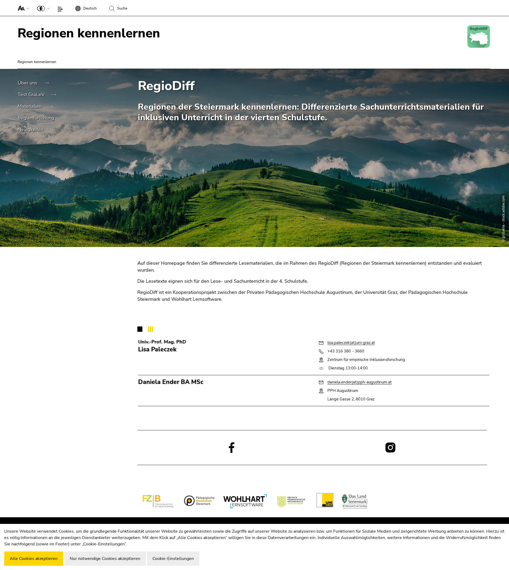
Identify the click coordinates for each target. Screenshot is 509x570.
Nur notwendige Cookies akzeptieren (105, 559)
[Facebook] (231, 447)
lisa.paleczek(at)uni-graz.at (351, 342)
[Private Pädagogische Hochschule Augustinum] (292, 501)
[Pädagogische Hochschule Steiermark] (198, 501)
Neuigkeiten (31, 129)
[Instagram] (390, 447)
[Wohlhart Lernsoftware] (245, 501)
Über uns (28, 83)
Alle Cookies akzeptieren (34, 559)
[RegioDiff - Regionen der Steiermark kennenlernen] (478, 36)
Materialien (30, 106)
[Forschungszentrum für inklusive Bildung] (158, 501)
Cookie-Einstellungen (173, 559)
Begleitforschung (37, 118)
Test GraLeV (32, 94)
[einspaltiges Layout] (61, 8)
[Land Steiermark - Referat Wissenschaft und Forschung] (354, 501)
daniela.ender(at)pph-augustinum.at (359, 382)
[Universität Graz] (324, 501)
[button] (22, 8)
